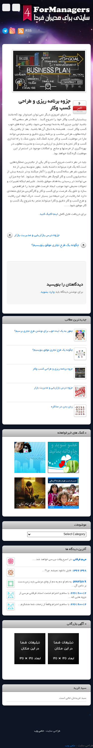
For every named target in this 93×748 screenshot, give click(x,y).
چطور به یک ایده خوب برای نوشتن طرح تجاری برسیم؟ (43, 331)
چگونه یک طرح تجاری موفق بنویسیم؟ (55, 245)
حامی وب (39, 731)
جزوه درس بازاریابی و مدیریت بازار (37, 235)
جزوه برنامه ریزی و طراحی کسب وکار (44, 104)
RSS (28, 30)
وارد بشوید (48, 291)
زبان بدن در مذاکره (62, 407)
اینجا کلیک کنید (49, 214)
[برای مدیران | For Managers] (53, 21)
